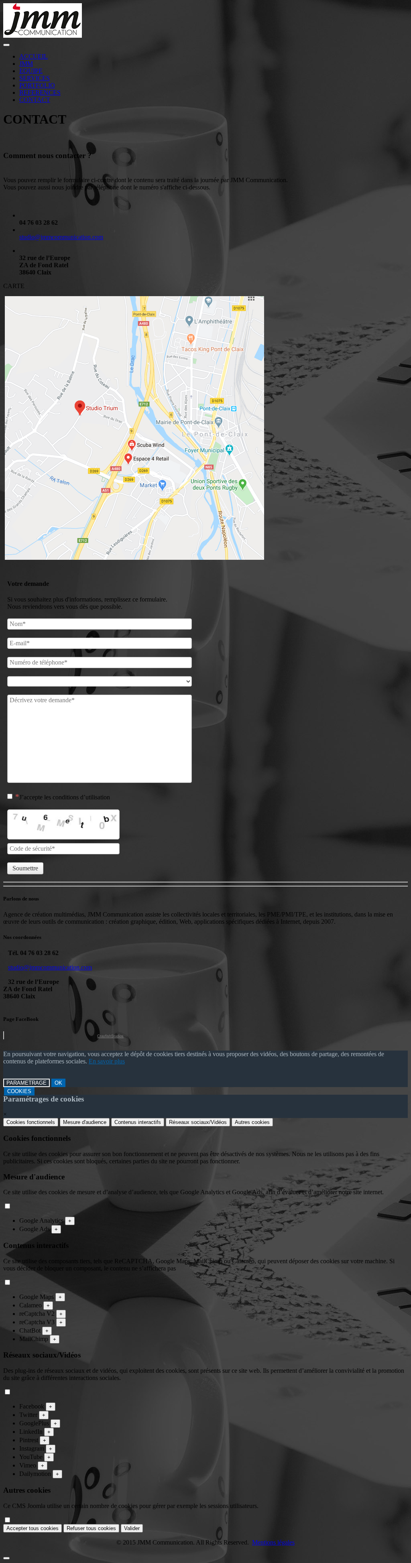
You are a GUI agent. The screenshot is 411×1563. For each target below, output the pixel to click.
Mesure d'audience (84, 1122)
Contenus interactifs (137, 1122)
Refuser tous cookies (91, 1528)
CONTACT (34, 99)
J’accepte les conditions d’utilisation (64, 797)
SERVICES (34, 78)
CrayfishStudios (110, 1036)
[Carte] (134, 557)
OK (58, 1083)
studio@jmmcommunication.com (61, 237)
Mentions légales (273, 1542)
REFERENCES (40, 92)
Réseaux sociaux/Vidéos (198, 1122)
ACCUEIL (33, 56)
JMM (26, 63)
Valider (132, 1528)
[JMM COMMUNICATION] (42, 35)
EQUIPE (31, 70)
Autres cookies (252, 1122)
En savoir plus (107, 1061)
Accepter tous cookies (32, 1528)
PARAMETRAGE (26, 1083)
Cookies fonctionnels (30, 1122)
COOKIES (19, 1091)
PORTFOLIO (37, 85)
